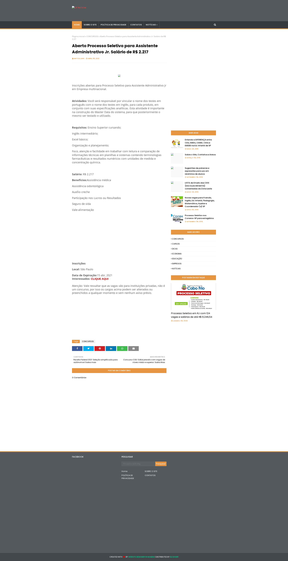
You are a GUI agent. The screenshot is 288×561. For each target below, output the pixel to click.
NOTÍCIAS (176, 268)
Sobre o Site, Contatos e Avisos (200, 154)
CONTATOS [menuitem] (136, 24)
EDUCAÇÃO (177, 258)
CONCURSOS (92, 36)
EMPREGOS (177, 263)
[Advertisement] (119, 233)
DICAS (175, 248)
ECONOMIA (177, 253)
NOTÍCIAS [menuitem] (151, 24)
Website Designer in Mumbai (141, 557)
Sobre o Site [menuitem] (90, 24)
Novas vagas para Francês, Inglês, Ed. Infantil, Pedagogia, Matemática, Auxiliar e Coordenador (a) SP (199, 202)
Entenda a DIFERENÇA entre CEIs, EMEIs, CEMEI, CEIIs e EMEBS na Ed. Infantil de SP (198, 142)
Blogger (174, 557)
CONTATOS (150, 475)
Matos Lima (79, 58)
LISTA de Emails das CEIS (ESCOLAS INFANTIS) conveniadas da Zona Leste (198, 185)
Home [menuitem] (77, 24)
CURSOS (176, 244)
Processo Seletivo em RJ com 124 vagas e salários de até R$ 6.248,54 (191, 315)
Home (125, 471)
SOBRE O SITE (151, 471)
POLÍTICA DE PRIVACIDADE (128, 477)
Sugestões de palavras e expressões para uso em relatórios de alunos (197, 171)
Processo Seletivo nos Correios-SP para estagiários (199, 217)
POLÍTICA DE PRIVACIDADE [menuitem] (113, 24)
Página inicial (78, 36)
